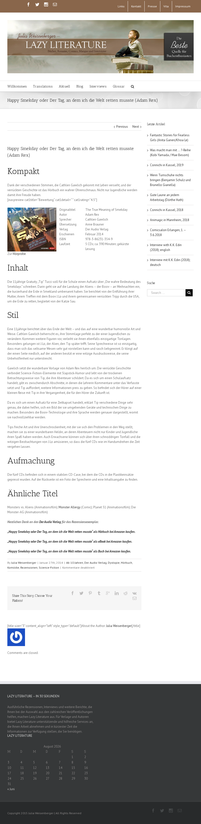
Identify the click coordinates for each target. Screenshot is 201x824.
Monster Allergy (69, 507)
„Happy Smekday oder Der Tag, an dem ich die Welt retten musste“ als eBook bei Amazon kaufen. (69, 541)
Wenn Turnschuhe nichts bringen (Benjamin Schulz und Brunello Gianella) (170, 180)
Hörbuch (126, 562)
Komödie (13, 567)
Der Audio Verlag (50, 522)
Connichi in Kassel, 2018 (166, 210)
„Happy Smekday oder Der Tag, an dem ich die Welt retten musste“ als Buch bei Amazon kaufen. (69, 551)
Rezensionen (29, 567)
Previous (122, 127)
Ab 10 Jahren (74, 562)
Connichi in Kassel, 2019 (166, 165)
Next (135, 127)
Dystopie (114, 562)
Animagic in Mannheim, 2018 (169, 220)
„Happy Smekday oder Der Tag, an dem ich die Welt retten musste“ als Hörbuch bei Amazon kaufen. (71, 532)
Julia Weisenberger (23, 562)
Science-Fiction (49, 567)
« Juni (11, 789)
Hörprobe (19, 254)
